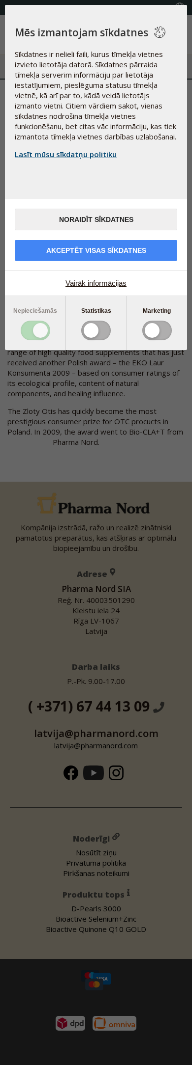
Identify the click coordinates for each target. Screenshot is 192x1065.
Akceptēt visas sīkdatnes (96, 250)
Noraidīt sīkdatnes (96, 219)
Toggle (35, 330)
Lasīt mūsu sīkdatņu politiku (66, 154)
